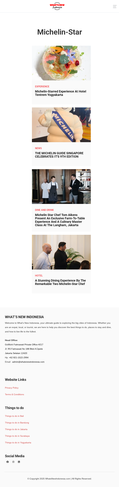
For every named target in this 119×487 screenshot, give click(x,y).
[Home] (57, 6)
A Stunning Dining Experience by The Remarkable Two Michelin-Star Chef (60, 282)
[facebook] (8, 462)
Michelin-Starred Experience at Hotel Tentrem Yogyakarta (60, 93)
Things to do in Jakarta (16, 429)
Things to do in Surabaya (17, 436)
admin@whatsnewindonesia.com (28, 362)
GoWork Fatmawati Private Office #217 (24, 344)
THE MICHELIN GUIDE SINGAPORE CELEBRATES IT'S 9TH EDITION (59, 154)
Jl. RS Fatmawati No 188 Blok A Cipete (24, 349)
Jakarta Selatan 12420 (16, 353)
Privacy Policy (11, 388)
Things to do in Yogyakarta (18, 442)
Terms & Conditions (14, 394)
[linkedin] (19, 462)
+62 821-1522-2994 (19, 357)
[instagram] (13, 462)
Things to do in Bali (14, 416)
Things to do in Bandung (17, 422)
